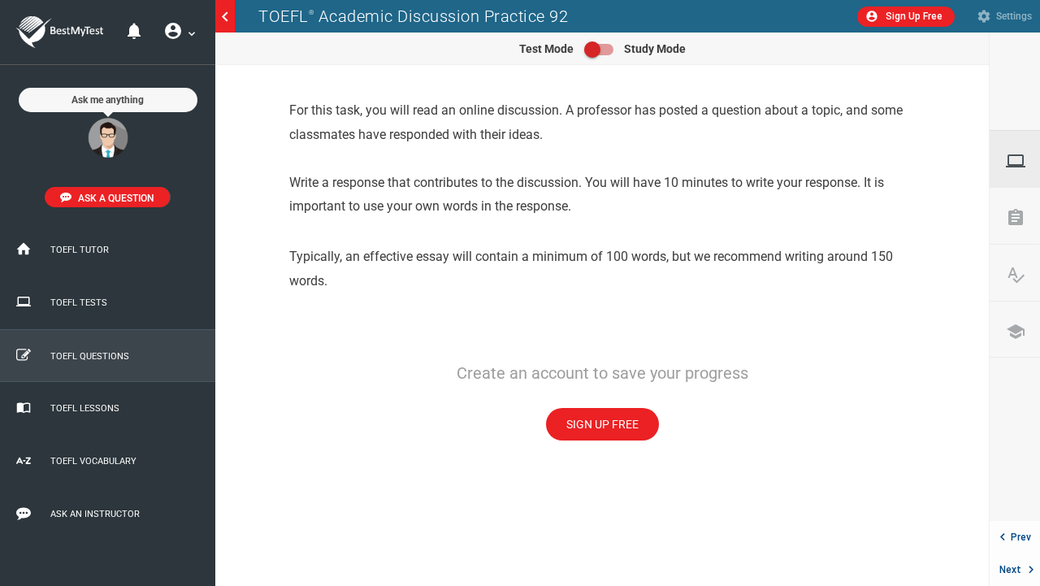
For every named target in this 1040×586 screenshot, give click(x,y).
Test (1023, 161)
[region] (602, 325)
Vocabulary (1023, 274)
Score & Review (1023, 218)
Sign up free (602, 424)
